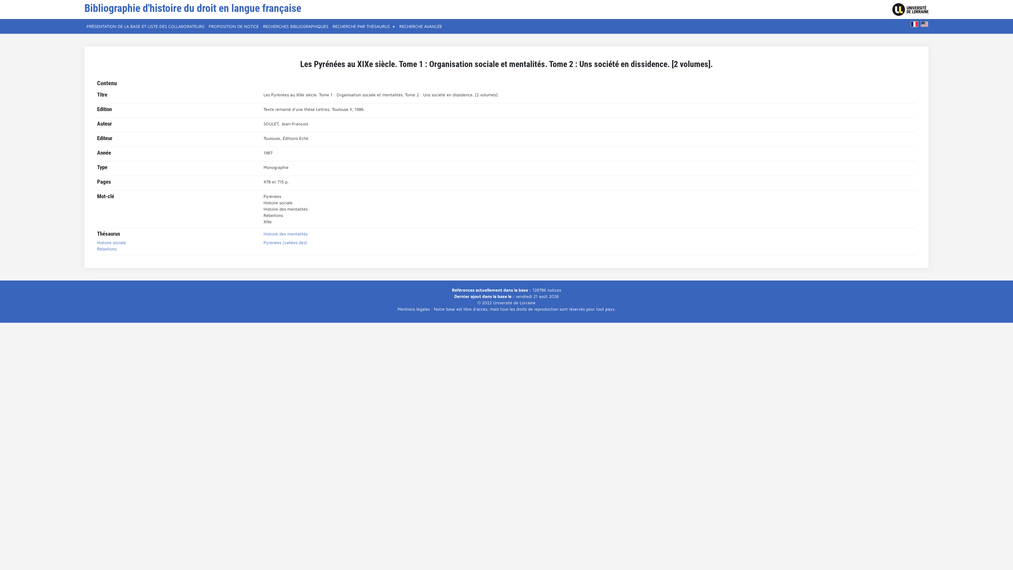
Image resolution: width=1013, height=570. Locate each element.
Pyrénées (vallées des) (285, 242)
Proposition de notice (234, 26)
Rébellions (107, 248)
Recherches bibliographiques (295, 26)
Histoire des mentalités (286, 233)
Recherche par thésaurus (361, 26)
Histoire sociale (111, 242)
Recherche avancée (420, 26)
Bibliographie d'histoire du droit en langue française (192, 8)
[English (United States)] (924, 24)
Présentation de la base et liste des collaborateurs (145, 26)
